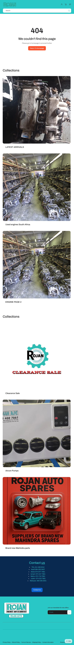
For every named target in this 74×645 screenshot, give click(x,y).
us (43, 563)
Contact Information (48, 642)
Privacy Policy (6, 642)
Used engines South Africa (17, 224)
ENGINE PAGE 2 (13, 302)
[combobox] (37, 11)
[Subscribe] (69, 612)
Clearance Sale (12, 393)
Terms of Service (26, 642)
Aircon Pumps (11, 471)
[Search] (69, 11)
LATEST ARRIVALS (14, 147)
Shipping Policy (36, 642)
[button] (69, 4)
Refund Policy (16, 642)
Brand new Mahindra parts (17, 548)
